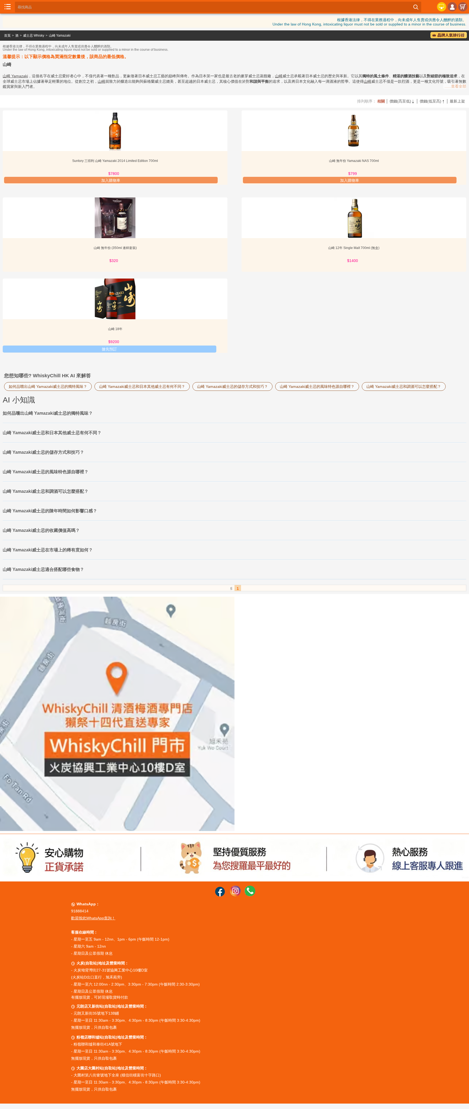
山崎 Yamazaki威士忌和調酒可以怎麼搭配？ (403, 386)
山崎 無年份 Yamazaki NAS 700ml (354, 161)
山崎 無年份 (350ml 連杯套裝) (115, 248)
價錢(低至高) (432, 101)
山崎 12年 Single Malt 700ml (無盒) (353, 248)
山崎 (279, 76)
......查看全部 (455, 86)
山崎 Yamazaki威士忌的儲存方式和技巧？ (232, 386)
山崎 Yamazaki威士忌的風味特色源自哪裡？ (317, 386)
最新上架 (457, 101)
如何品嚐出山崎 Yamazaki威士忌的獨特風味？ (48, 386)
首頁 (7, 35)
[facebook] (220, 895)
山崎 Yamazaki (60, 35)
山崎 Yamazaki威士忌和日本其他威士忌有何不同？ (142, 386)
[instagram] (235, 895)
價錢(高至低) (402, 101)
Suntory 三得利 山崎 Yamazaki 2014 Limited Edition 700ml (115, 161)
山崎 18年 (115, 329)
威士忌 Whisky (33, 35)
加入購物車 (110, 180)
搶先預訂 (109, 349)
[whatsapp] (250, 895)
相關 (381, 101)
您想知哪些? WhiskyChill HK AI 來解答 (47, 375)
